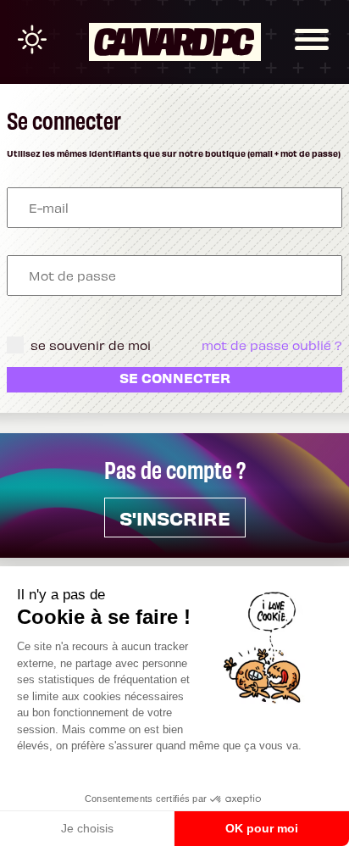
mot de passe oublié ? (272, 345)
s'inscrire (174, 517)
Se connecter (174, 377)
